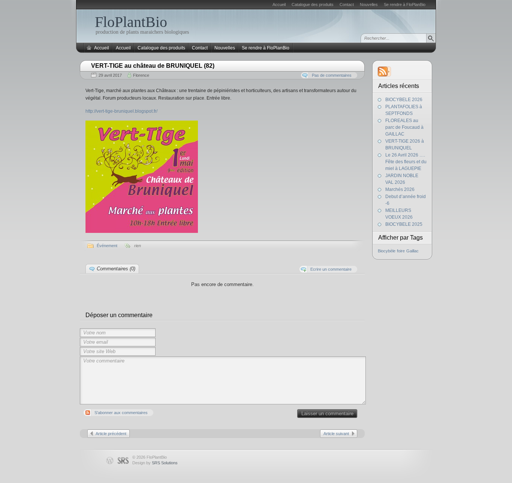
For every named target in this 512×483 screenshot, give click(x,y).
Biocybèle (386, 251)
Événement (107, 245)
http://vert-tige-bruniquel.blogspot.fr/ (121, 111)
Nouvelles (369, 4)
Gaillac (412, 251)
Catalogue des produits (313, 4)
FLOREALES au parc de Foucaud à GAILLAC (404, 127)
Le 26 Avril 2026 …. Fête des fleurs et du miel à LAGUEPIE (406, 161)
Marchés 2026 (400, 189)
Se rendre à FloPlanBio (404, 4)
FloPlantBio (131, 21)
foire (401, 251)
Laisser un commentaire (327, 413)
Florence (141, 75)
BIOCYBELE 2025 (403, 224)
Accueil (279, 4)
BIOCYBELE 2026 (403, 99)
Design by (155, 463)
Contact (347, 4)
